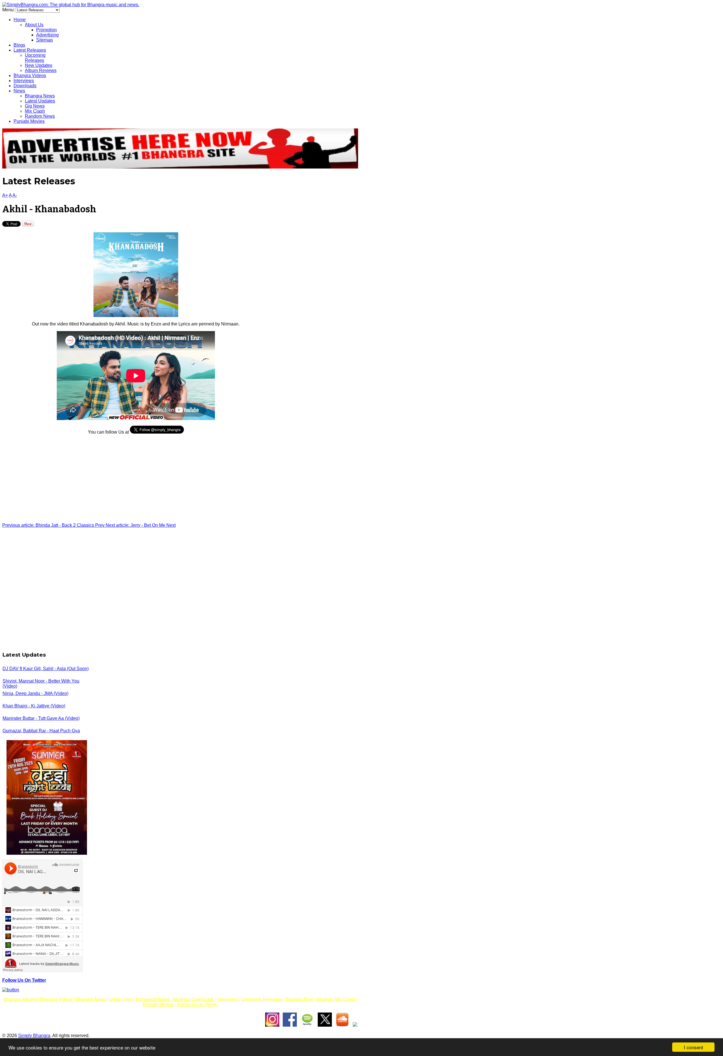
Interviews (24, 80)
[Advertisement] (135, 478)
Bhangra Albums (20, 999)
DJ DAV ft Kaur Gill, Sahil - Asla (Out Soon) (46, 668)
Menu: (9, 9)
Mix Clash (35, 111)
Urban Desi (121, 999)
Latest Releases (30, 50)
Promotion (46, 29)
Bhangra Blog (299, 999)
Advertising (47, 34)
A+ (5, 195)
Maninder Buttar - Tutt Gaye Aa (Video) (41, 718)
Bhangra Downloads (194, 999)
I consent (693, 1047)
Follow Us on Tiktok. (197, 1004)
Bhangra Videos (30, 75)
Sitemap (44, 40)
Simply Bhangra (34, 1035)
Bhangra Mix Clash (335, 999)
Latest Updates (40, 101)
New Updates (38, 65)
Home (20, 19)
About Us (34, 24)
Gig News (35, 106)
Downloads (25, 85)
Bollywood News (153, 999)
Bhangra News (40, 95)
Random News (40, 116)
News (19, 90)
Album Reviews (40, 70)
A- (14, 195)
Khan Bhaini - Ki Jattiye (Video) (34, 705)
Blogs (19, 45)
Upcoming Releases (35, 58)
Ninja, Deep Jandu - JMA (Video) (35, 693)
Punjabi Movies (29, 121)
